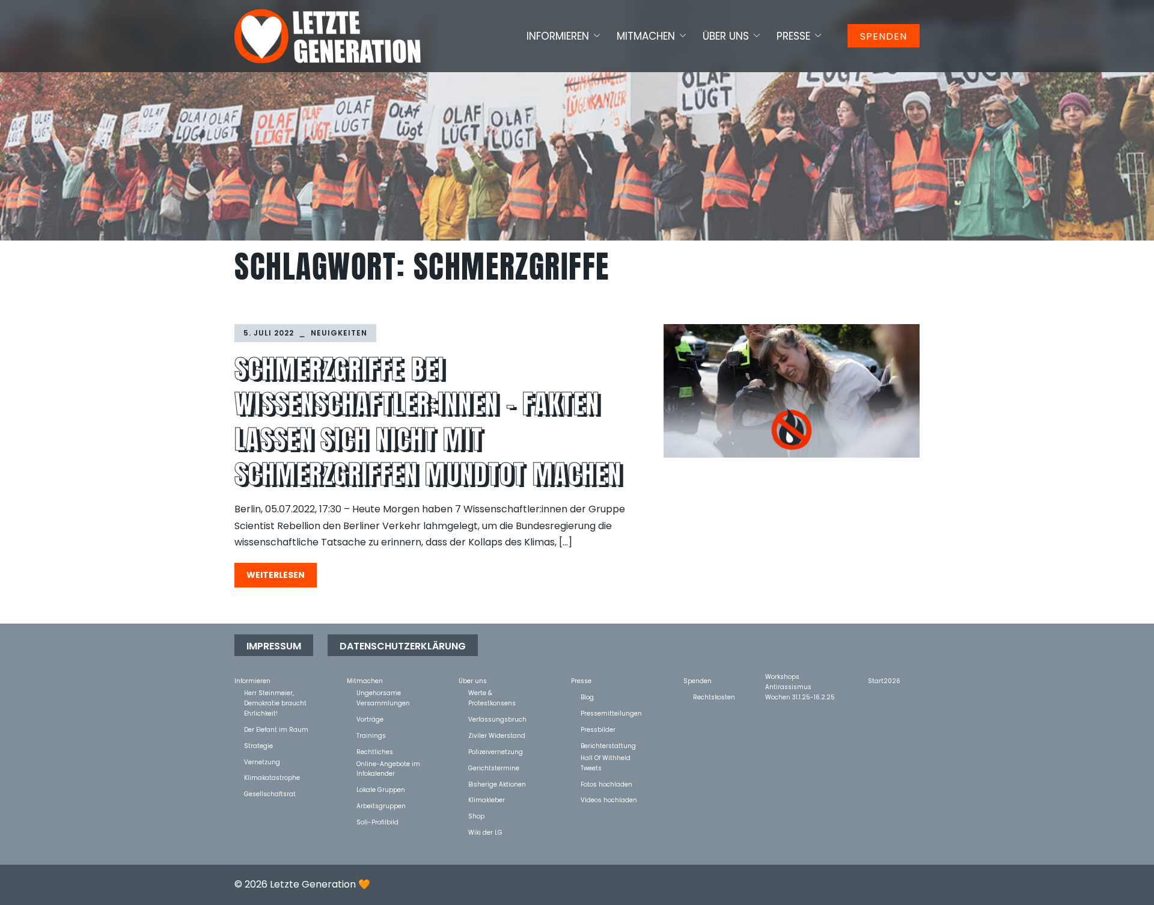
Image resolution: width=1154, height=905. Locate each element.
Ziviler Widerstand (496, 735)
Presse (793, 36)
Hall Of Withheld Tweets (605, 757)
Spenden (883, 36)
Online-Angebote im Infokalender (388, 763)
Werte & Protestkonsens (492, 692)
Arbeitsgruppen (381, 805)
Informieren (558, 36)
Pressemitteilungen (611, 713)
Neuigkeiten (339, 333)
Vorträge (369, 719)
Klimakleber (486, 799)
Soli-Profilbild (377, 822)
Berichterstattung (608, 745)
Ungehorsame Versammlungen (383, 692)
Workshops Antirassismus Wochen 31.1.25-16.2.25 (800, 676)
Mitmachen (646, 36)
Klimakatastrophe (272, 777)
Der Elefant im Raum (276, 729)
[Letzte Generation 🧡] (327, 35)
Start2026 (884, 680)
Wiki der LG (485, 832)
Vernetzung (262, 761)
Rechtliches (374, 751)
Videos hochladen (609, 799)
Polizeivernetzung (495, 751)
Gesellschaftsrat (270, 793)
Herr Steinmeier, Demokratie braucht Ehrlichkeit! (275, 692)
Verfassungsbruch (497, 719)
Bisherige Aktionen (497, 784)
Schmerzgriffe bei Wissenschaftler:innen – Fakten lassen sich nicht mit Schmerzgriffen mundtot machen (427, 421)
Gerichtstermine (493, 768)
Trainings (371, 735)
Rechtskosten (714, 697)
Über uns (726, 36)
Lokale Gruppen (380, 789)
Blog (587, 697)
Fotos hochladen (606, 784)
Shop (476, 816)
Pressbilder (598, 729)
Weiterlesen (275, 575)
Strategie (258, 745)
